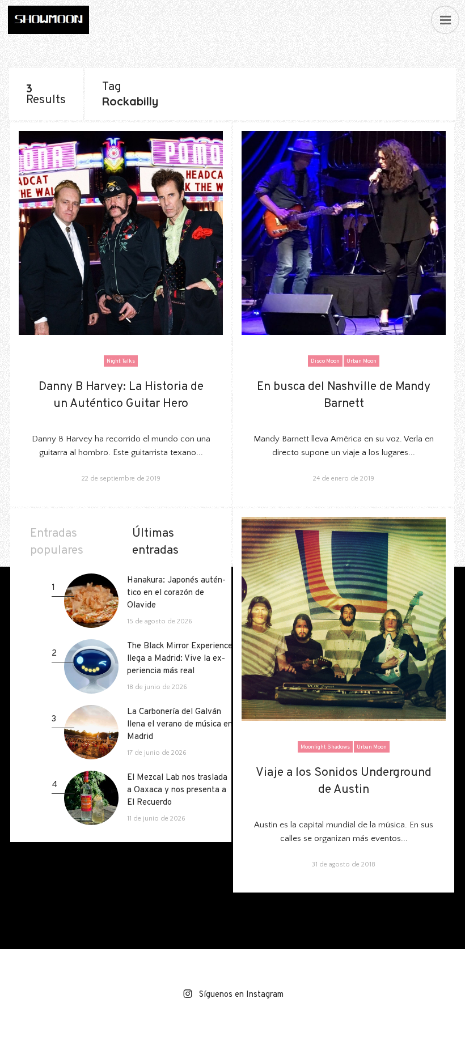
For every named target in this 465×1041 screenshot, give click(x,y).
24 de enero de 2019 (343, 478)
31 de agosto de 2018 (343, 864)
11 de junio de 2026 (134, 818)
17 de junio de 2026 (135, 753)
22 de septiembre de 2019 (121, 478)
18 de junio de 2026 (135, 687)
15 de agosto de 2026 (138, 621)
